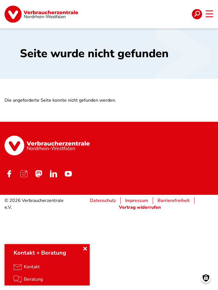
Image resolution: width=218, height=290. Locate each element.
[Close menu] (85, 248)
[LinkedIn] (53, 174)
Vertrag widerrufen (140, 207)
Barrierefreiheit (174, 200)
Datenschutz (103, 200)
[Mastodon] (38, 174)
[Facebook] (9, 174)
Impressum (136, 200)
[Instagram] (23, 174)
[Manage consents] (206, 278)
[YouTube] (68, 174)
